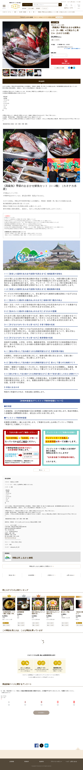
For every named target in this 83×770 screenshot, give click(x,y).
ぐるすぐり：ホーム (6, 12)
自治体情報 (31, 575)
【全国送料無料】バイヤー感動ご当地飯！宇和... (8, 612)
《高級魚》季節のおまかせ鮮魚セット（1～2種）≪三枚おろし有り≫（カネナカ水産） (56, 12)
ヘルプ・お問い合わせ (71, 1)
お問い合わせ (70, 575)
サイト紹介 (79, 1)
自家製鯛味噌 (20, 612)
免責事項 (41, 761)
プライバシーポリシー (56, 761)
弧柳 (18, 617)
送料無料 (38, 8)
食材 (15, 12)
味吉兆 (77, 619)
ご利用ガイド (50, 575)
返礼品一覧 (12, 575)
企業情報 (11, 761)
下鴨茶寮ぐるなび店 (65, 617)
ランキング (44, 8)
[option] (9, 610)
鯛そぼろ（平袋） (65, 612)
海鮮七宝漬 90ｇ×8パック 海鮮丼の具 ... (53, 612)
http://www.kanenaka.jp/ (10, 537)
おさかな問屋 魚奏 (36, 619)
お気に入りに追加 (60, 67)
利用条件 (26, 761)
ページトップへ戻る (78, 748)
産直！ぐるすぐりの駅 (7, 619)
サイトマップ (63, 1)
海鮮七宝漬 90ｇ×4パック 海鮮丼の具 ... (38, 612)
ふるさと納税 (31, 8)
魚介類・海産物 (22, 12)
